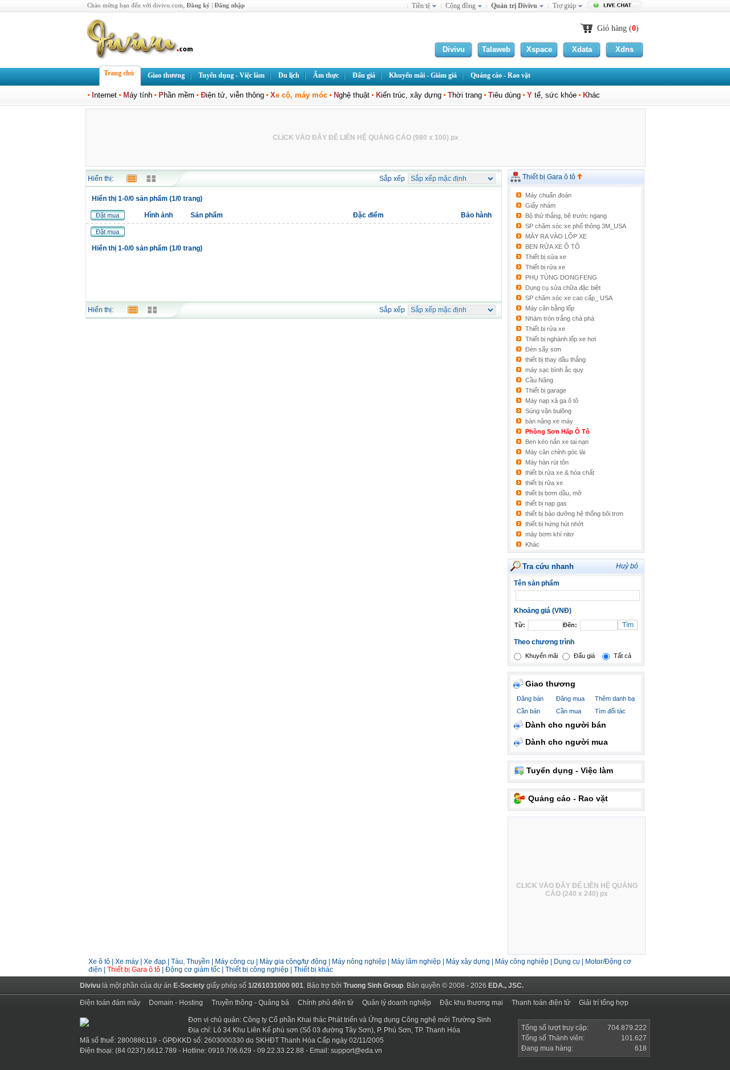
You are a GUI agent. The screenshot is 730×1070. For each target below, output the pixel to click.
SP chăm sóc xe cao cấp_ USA (569, 297)
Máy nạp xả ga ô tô (551, 400)
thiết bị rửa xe (544, 482)
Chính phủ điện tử (326, 1003)
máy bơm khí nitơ (549, 534)
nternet (104, 95)
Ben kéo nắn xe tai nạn (557, 441)
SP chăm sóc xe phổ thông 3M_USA (575, 226)
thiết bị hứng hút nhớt (554, 523)
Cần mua (568, 711)
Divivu (454, 49)
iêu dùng (504, 95)
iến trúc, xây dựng (408, 95)
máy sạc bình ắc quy (554, 369)
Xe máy (127, 962)
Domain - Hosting (176, 1003)
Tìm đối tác (610, 711)
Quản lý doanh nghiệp (396, 1003)
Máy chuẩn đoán (548, 195)
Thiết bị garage (545, 390)
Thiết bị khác (313, 970)
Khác (532, 544)
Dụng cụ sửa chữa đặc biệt (563, 287)
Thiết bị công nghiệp (257, 970)
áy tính (137, 95)
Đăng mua (570, 698)
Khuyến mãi (541, 655)
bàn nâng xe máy (549, 421)
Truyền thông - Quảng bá (250, 1003)
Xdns (624, 49)
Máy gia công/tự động (293, 962)
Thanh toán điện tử (541, 1003)
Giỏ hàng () (618, 28)
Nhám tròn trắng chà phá (559, 318)
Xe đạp (155, 962)
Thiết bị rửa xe (545, 267)
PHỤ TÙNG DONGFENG (561, 277)
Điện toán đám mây (110, 1003)
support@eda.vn (356, 1051)
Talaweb (496, 49)
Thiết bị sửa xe (545, 256)
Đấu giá (584, 655)
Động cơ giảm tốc (192, 970)
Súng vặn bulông (548, 410)
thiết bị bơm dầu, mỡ (553, 493)
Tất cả (622, 655)
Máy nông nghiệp (359, 962)
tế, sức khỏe (552, 95)
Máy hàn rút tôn (547, 462)
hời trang (465, 95)
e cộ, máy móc (298, 95)
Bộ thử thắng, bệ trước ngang (566, 215)
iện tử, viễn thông (232, 95)
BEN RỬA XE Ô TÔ (552, 246)
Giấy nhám (540, 205)
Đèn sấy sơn (543, 349)
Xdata (582, 49)
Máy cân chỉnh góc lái (555, 452)
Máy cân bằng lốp (549, 308)
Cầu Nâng (539, 380)
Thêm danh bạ (615, 698)
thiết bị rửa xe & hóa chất (559, 472)
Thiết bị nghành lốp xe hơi (560, 339)
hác (591, 95)
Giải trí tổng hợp (603, 1003)
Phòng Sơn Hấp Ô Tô (557, 431)
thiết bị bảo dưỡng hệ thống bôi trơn (574, 513)
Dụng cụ (567, 962)
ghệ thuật (352, 95)
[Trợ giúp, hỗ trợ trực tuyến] (615, 6)
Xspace (539, 49)
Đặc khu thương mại (471, 1003)
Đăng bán (530, 698)
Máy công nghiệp (522, 962)
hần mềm (176, 95)
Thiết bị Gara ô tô (549, 177)
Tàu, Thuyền (190, 962)
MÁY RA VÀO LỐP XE (556, 236)
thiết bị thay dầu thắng (555, 359)
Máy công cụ (234, 962)
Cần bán (528, 711)
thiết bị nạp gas (546, 503)
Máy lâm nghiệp (416, 962)
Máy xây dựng (468, 962)
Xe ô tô (99, 962)
